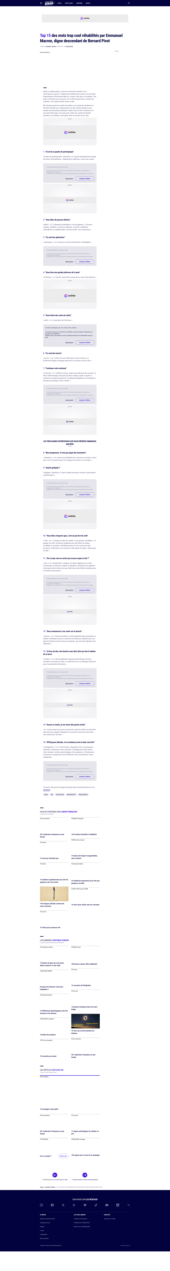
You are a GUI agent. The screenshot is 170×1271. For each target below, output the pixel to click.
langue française (60, 794)
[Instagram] (41, 1205)
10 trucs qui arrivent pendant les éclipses (82, 1032)
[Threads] (74, 1205)
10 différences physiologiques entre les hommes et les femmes (54, 1011)
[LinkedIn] (117, 1205)
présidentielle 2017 (71, 794)
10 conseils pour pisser (48, 1056)
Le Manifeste (43, 1234)
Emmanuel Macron (83, 794)
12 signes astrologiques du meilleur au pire (85, 1132)
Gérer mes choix (69, 178)
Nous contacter (44, 1238)
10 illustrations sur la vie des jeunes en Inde (54, 1180)
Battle (88, 3)
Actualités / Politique (51, 46)
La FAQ (42, 1230)
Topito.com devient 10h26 (47, 1219)
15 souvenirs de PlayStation (81, 985)
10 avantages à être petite (49, 1109)
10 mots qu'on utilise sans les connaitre (85, 904)
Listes (59, 3)
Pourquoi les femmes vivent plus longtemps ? (51, 988)
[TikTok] (96, 1205)
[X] (63, 1205)
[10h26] (50, 3)
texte (52, 794)
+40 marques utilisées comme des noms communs (52, 904)
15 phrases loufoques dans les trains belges (84, 1008)
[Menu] (41, 3)
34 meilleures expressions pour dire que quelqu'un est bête (85, 882)
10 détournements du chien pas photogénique (85, 1180)
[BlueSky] (85, 1205)
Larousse (46, 790)
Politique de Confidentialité (81, 1223)
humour (46, 794)
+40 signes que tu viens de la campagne (85, 1155)
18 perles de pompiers (48, 1034)
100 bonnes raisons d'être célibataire (84, 964)
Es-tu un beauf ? (45, 1156)
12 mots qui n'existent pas (49, 858)
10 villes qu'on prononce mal (50, 927)
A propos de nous (45, 1223)
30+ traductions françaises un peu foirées (52, 835)
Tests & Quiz (69, 3)
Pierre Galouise (69, 46)
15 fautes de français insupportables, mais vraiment (84, 856)
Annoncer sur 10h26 (109, 1219)
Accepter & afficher (84, 179)
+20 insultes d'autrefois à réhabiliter (84, 834)
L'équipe (42, 1227)
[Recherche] (129, 3)
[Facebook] (52, 1205)
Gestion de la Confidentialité (82, 1227)
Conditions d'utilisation (80, 1219)
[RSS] (128, 1205)
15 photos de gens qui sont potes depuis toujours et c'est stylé (52, 964)
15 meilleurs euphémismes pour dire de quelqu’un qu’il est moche (54, 880)
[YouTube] (106, 1205)
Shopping (79, 3)
